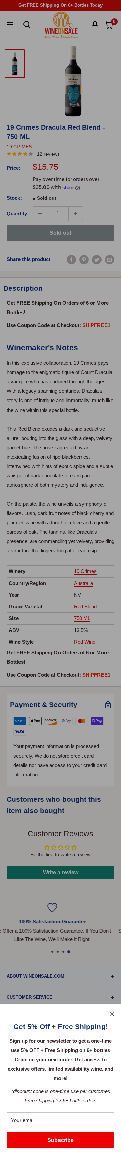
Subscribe (60, 1140)
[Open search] (27, 24)
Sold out (60, 233)
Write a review (60, 872)
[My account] (95, 24)
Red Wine (84, 642)
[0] (109, 25)
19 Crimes (19, 146)
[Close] (111, 1013)
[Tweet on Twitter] (97, 259)
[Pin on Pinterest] (84, 259)
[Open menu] (10, 24)
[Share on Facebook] (71, 259)
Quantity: (18, 213)
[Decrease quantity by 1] (40, 214)
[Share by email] (109, 259)
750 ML (82, 618)
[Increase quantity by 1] (76, 214)
